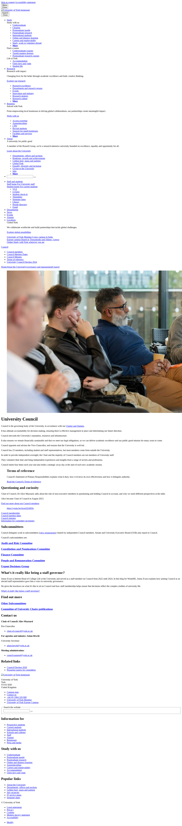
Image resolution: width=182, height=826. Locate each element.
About (10, 138)
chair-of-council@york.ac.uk (20, 631)
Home (4, 267)
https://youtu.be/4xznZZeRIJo (20, 508)
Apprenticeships (14, 765)
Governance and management (39, 267)
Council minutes (8, 518)
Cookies (10, 812)
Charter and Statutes (75, 426)
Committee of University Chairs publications (27, 609)
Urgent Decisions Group (15, 566)
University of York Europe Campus (23, 702)
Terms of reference (15, 259)
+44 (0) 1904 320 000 (17, 697)
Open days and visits (16, 772)
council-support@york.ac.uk (19, 655)
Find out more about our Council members (20, 503)
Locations (11, 220)
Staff (9, 735)
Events (10, 215)
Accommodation (14, 770)
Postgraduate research (16, 760)
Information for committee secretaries (17, 521)
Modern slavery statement (18, 815)
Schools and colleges (16, 732)
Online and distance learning (19, 762)
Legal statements (14, 807)
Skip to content (8, 2)
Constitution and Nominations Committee (25, 548)
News (9, 212)
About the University (16, 267)
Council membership (10, 513)
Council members (15, 252)
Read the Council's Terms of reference (24, 481)
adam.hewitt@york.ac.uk (18, 645)
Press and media (14, 742)
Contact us (11, 695)
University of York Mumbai (19, 700)
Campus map (13, 692)
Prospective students (16, 725)
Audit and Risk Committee (16, 543)
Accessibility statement (25, 2)
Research (11, 68)
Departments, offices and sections (22, 787)
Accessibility (12, 817)
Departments (12, 209)
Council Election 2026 (17, 667)
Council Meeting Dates (17, 254)
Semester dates (13, 797)
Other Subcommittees (13, 603)
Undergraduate (13, 755)
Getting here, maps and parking (21, 790)
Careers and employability (18, 767)
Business (11, 103)
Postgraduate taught (15, 757)
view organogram (47, 533)
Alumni (10, 217)
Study (9, 20)
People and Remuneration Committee (23, 560)
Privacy (10, 810)
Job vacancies (13, 792)
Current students (14, 727)
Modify (10, 822)
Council (4, 247)
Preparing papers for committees (21, 670)
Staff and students (15, 181)
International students (16, 730)
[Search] (35, 177)
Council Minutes (14, 257)
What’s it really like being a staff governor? (20, 591)
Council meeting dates (11, 515)
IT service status (14, 795)
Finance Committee (12, 554)
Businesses (12, 740)
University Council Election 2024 (22, 262)
